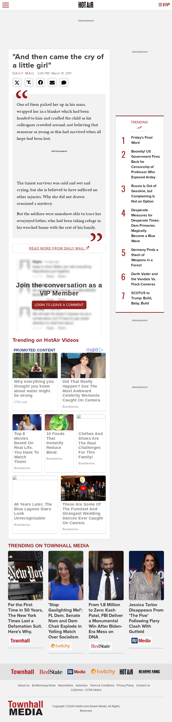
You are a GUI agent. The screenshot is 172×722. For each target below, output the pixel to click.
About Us (24, 685)
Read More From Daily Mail (57, 248)
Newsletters (65, 685)
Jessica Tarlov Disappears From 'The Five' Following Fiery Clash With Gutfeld (146, 618)
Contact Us (143, 685)
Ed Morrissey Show (44, 685)
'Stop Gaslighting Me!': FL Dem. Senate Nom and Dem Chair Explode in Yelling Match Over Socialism (65, 621)
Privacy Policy (125, 685)
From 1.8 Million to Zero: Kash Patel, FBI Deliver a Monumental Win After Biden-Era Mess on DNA (106, 621)
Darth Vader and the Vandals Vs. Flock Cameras (144, 279)
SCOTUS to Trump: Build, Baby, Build (141, 298)
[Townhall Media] (25, 708)
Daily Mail (24, 73)
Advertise (82, 685)
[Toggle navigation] (5, 5)
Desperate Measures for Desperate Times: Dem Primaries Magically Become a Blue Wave (145, 225)
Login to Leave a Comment (59, 305)
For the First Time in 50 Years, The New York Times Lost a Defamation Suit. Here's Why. (25, 618)
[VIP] (164, 5)
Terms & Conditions (102, 685)
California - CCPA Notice (86, 690)
